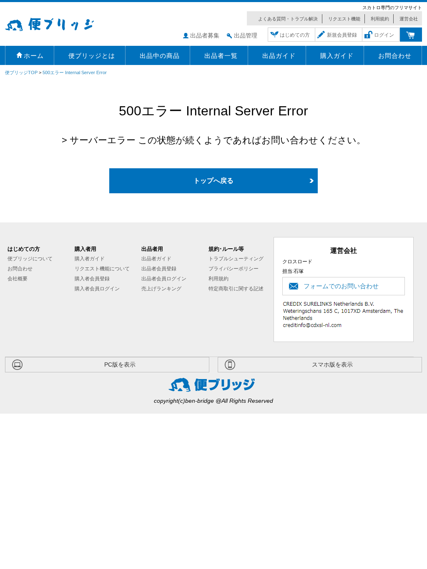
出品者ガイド (156, 259)
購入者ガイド (90, 259)
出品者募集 (204, 35)
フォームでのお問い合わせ (341, 285)
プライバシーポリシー (233, 269)
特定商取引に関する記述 (236, 289)
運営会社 (408, 18)
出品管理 (245, 35)
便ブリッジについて (30, 259)
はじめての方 (295, 35)
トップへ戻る (213, 180)
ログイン (384, 35)
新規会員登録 (342, 35)
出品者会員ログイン (163, 279)
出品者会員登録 (158, 269)
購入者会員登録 (92, 279)
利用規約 (380, 18)
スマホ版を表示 (332, 364)
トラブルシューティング (236, 259)
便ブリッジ (61, 23)
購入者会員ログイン (97, 289)
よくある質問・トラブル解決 (288, 18)
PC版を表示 (120, 364)
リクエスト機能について (102, 269)
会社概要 (18, 279)
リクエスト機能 (344, 18)
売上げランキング (161, 289)
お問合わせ (20, 269)
